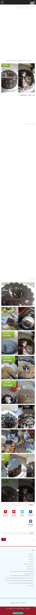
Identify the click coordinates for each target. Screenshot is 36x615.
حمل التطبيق (18, 613)
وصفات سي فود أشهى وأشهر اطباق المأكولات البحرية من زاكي (19, 578)
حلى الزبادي (30, 556)
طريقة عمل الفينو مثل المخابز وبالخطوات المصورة (21, 571)
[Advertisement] (18, 24)
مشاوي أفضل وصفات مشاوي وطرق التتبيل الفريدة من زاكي (19, 580)
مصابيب (31, 559)
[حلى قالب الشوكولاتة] (18, 294)
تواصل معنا (30, 585)
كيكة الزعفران (30, 566)
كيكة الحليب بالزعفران (28, 564)
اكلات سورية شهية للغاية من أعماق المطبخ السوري (21, 575)
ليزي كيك (31, 561)
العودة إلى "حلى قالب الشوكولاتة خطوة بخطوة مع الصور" (19, 60)
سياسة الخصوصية (29, 574)
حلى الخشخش (30, 569)
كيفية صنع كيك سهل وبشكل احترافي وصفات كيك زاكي (20, 583)
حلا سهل (31, 554)
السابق (31, 279)
